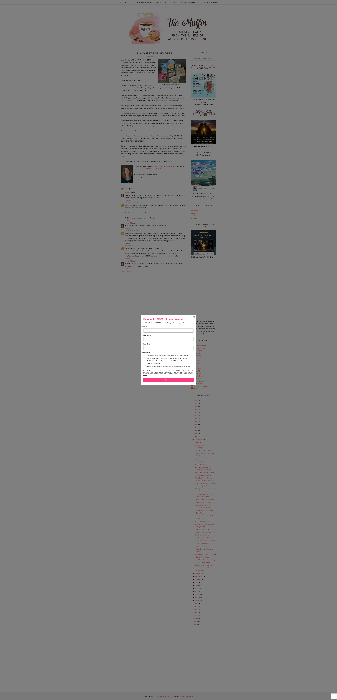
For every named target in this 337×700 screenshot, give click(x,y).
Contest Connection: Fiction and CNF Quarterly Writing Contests (167, 358)
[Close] (194, 316)
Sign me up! (168, 380)
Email (145, 326)
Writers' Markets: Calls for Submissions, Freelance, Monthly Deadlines (168, 366)
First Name (147, 335)
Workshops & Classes (153, 363)
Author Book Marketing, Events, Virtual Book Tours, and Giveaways (167, 356)
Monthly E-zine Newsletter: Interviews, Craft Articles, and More (166, 361)
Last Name (147, 344)
